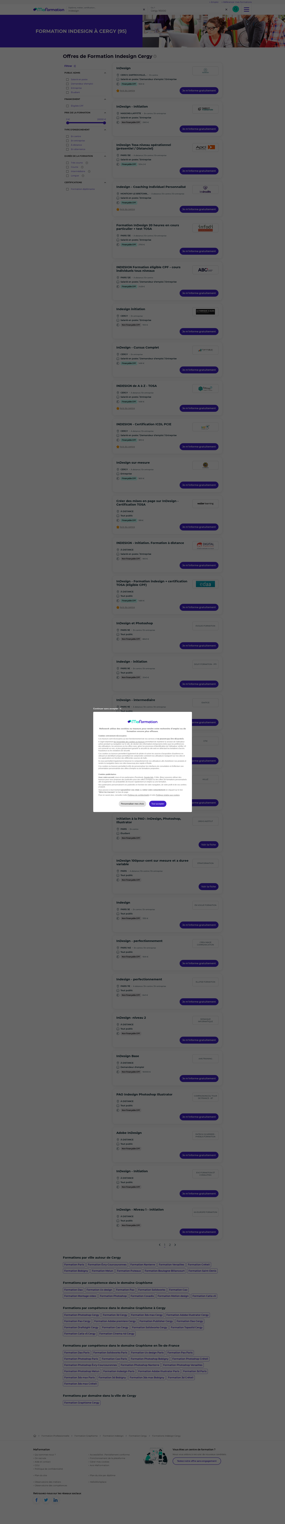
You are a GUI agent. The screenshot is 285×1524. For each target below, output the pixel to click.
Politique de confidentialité (138, 795)
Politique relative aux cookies (168, 795)
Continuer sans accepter (105, 708)
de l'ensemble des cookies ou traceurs (129, 742)
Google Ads (148, 777)
